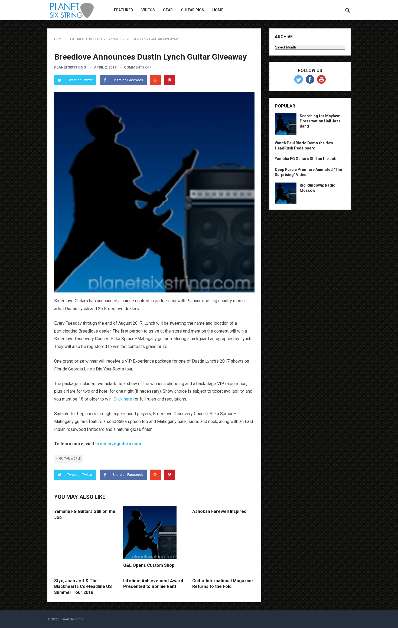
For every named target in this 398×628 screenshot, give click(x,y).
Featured (123, 10)
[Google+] (155, 80)
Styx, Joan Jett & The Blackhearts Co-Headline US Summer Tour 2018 (83, 586)
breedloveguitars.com (118, 443)
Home (217, 10)
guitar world (70, 458)
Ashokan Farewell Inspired (219, 511)
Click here (122, 399)
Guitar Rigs (192, 10)
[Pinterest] (169, 80)
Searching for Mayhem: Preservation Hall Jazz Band (321, 121)
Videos (148, 10)
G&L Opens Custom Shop (148, 565)
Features (76, 39)
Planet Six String (72, 619)
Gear (168, 10)
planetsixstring (70, 67)
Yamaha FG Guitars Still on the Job (305, 159)
